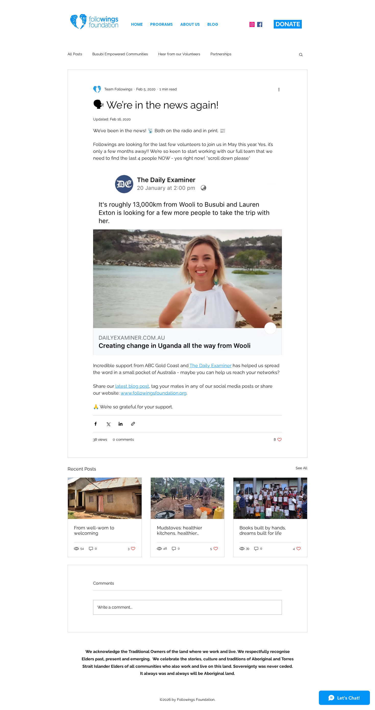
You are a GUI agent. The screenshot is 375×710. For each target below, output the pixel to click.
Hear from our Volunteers (179, 54)
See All (301, 468)
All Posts (75, 54)
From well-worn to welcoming (94, 530)
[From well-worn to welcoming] (105, 498)
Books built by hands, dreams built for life (263, 530)
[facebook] (267, 24)
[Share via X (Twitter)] (108, 423)
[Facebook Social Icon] (259, 24)
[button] (161, 24)
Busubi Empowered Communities (120, 54)
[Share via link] (133, 423)
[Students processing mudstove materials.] (187, 498)
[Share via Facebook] (95, 423)
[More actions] (279, 89)
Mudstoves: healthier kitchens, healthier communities (179, 530)
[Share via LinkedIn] (120, 423)
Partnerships (220, 54)
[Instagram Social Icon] (252, 24)
